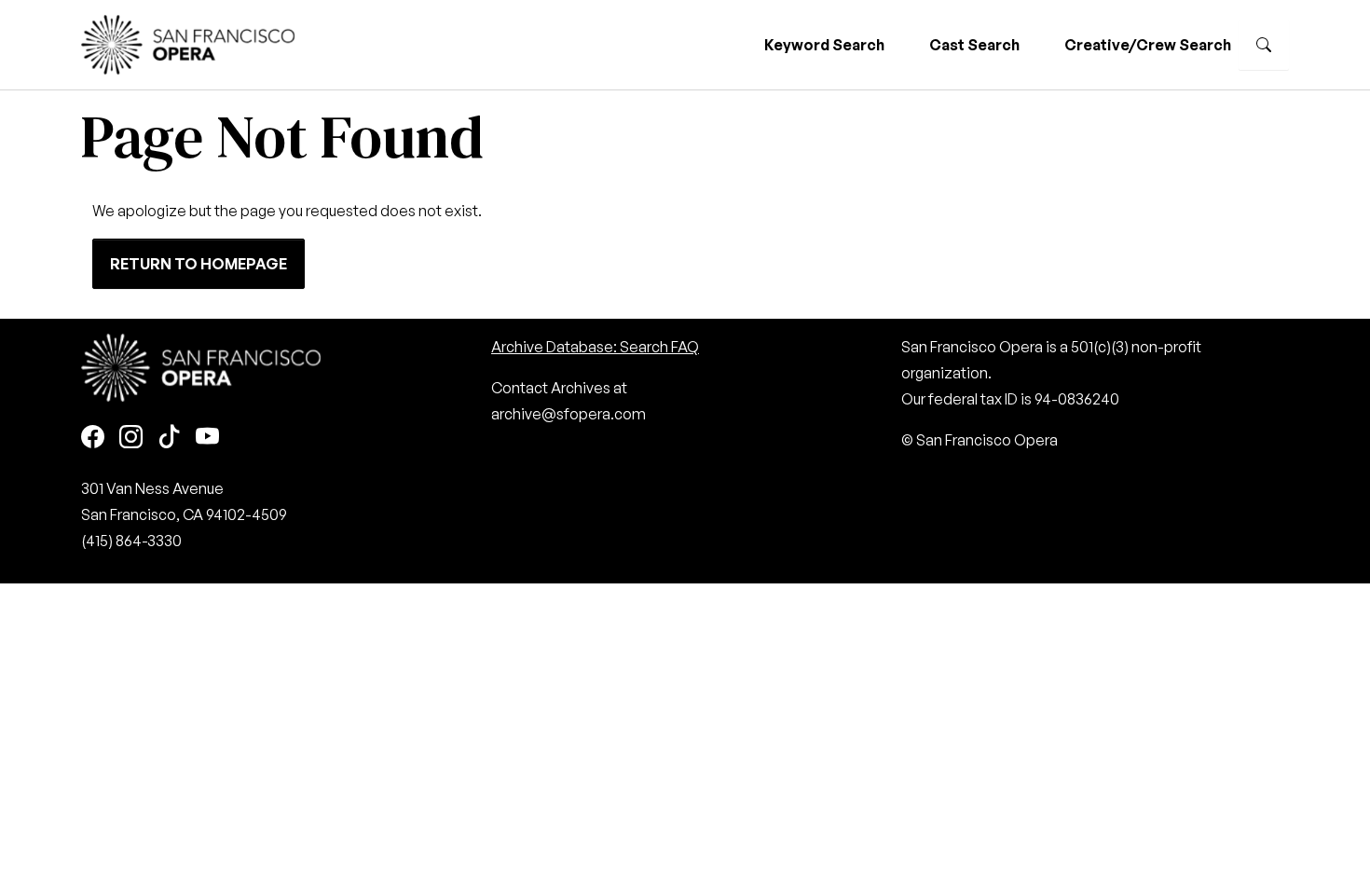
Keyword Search (824, 44)
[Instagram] (131, 438)
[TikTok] (169, 438)
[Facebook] (92, 438)
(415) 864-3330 (131, 540)
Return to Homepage (198, 263)
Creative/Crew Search (1147, 44)
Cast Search (974, 44)
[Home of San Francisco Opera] (188, 42)
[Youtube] (207, 438)
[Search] (1264, 45)
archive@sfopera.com (568, 413)
